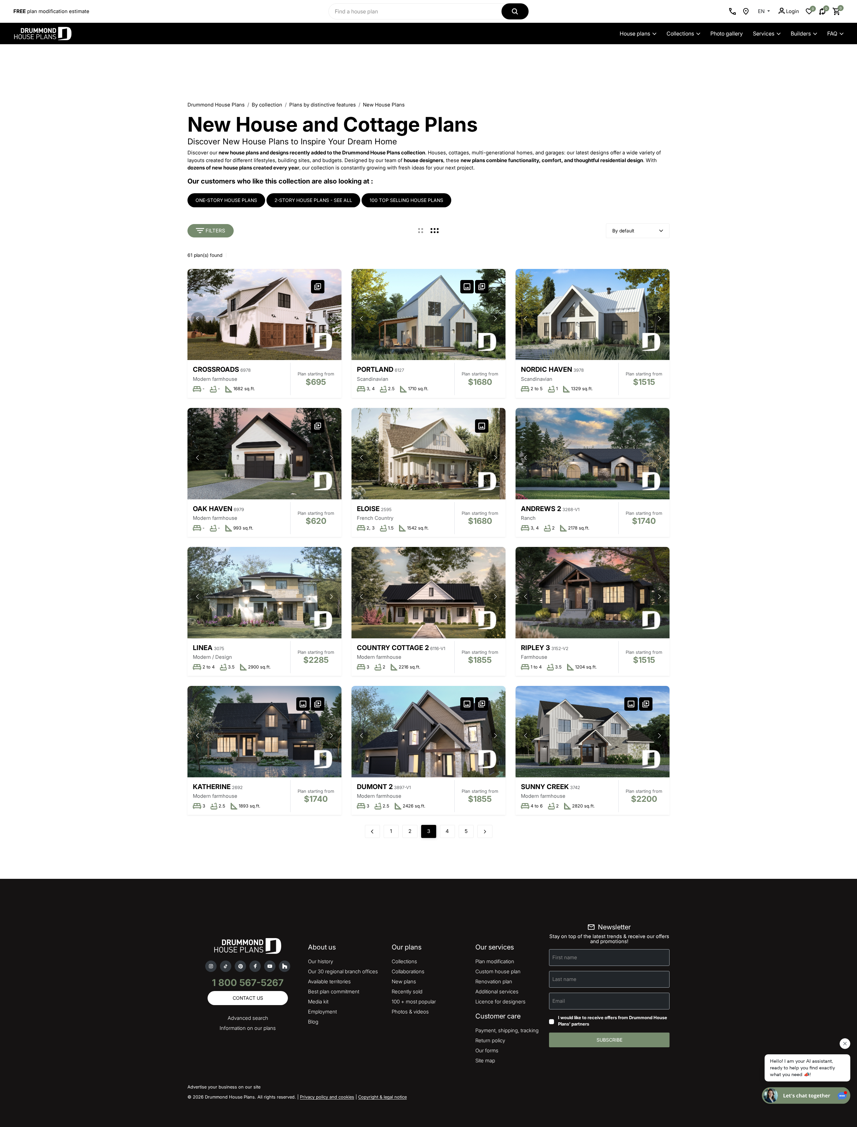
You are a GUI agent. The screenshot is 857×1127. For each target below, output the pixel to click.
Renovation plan (493, 981)
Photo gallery (726, 33)
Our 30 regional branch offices (343, 971)
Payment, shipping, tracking (507, 1030)
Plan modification (494, 961)
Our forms (486, 1050)
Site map (485, 1060)
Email (558, 1000)
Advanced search (248, 1018)
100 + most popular (414, 1001)
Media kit (318, 1001)
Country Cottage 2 (393, 648)
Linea (203, 648)
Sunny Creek (545, 787)
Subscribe (609, 1040)
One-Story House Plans (226, 200)
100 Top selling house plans (406, 200)
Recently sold (407, 991)
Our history (320, 961)
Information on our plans (248, 1028)
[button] (331, 319)
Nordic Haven (546, 369)
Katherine (212, 787)
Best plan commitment (333, 991)
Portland (375, 369)
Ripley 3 (535, 648)
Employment (322, 1011)
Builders (801, 33)
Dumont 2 (375, 787)
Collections (680, 33)
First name (564, 957)
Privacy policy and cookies (327, 1097)
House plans (635, 33)
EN (762, 11)
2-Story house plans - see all (313, 200)
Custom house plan (498, 971)
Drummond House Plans (216, 104)
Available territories (329, 981)
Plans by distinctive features (322, 104)
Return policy (490, 1040)
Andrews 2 (541, 509)
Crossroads (216, 369)
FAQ (832, 33)
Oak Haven (212, 509)
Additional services (497, 991)
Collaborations (408, 971)
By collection (267, 104)
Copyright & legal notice (382, 1097)
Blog (313, 1021)
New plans (404, 981)
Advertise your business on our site (223, 1086)
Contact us (248, 998)
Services (763, 33)
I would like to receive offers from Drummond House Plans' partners (612, 1021)
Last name (564, 979)
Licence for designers (500, 1001)
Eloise (368, 509)
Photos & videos (410, 1011)
